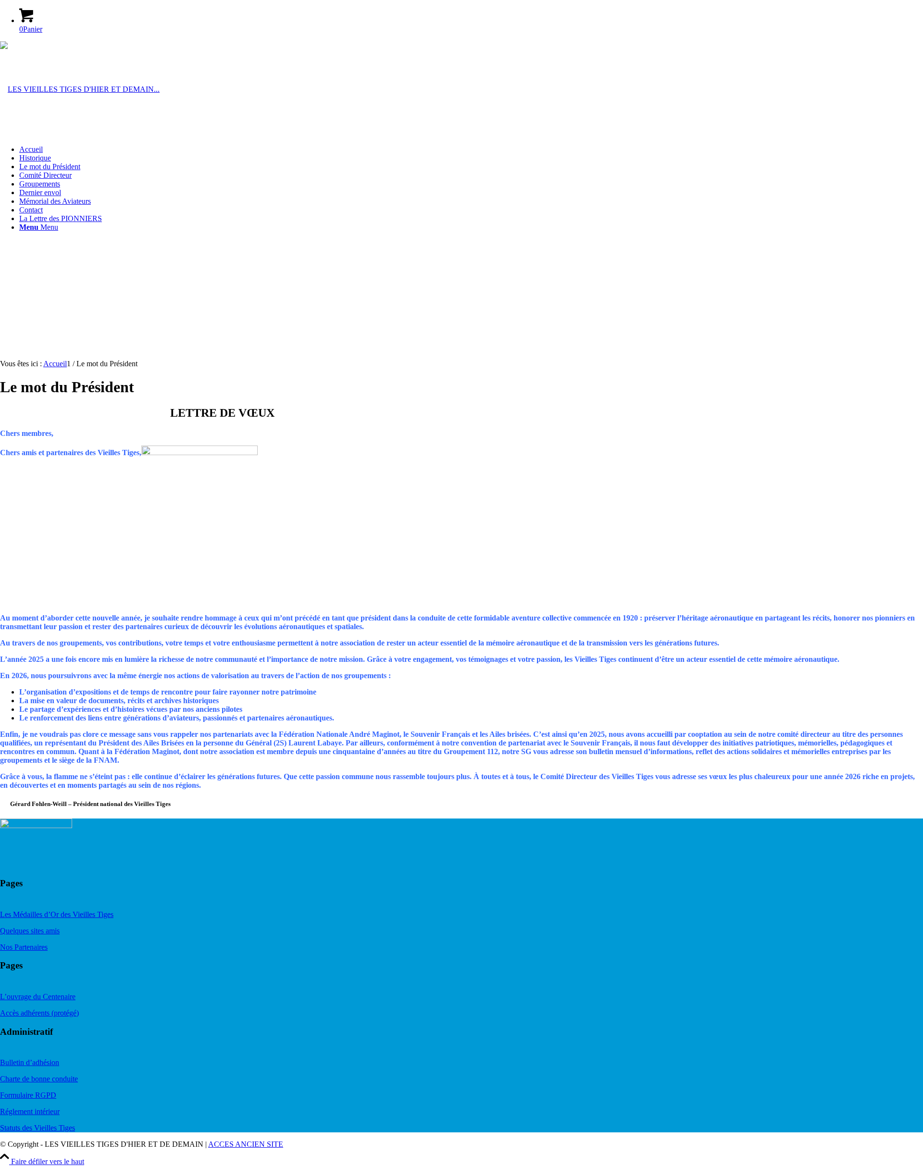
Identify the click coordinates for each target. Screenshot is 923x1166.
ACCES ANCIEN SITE (245, 1144)
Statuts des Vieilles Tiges (37, 1128)
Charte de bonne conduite (39, 1079)
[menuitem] (471, 149)
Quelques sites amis (30, 931)
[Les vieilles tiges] (80, 89)
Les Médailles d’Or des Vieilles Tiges (56, 914)
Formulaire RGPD (28, 1095)
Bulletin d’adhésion (29, 1062)
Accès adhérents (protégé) (39, 1013)
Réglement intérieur (30, 1111)
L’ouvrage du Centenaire (37, 996)
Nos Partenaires (24, 947)
